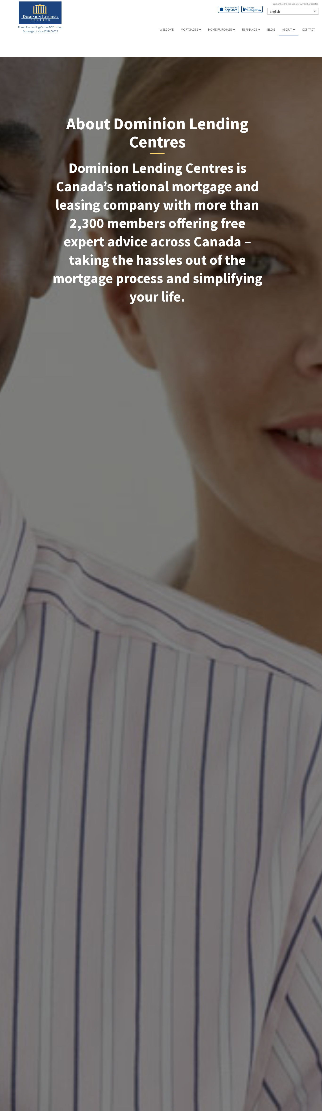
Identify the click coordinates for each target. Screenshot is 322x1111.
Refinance (250, 29)
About (287, 29)
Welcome (167, 29)
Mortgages (190, 29)
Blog (271, 29)
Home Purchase (220, 29)
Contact (308, 29)
